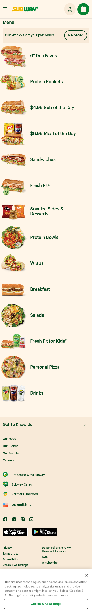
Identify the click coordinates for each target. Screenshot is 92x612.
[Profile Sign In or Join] (70, 9)
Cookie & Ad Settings (15, 565)
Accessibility (10, 559)
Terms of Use (10, 553)
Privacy (7, 547)
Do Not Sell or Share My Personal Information (56, 549)
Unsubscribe (49, 562)
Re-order (75, 35)
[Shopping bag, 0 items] (83, 9)
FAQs (45, 557)
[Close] (87, 575)
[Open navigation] (5, 9)
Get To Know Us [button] (17, 425)
